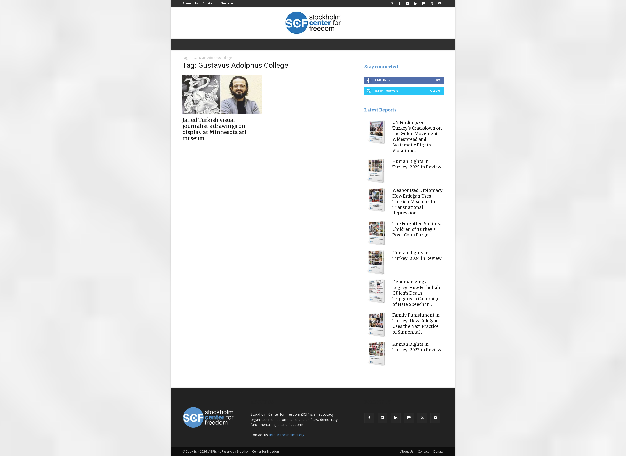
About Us (190, 3)
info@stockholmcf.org (286, 435)
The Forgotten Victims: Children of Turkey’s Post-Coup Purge (416, 229)
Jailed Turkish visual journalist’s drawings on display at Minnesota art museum (214, 129)
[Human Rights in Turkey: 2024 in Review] (376, 262)
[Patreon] (423, 3)
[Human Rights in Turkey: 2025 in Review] (376, 171)
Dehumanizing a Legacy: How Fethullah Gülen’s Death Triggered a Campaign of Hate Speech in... (416, 293)
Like (437, 80)
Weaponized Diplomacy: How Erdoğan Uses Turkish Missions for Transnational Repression (418, 202)
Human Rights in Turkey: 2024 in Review (416, 255)
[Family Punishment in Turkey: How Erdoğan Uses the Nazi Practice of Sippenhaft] (376, 324)
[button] (392, 3)
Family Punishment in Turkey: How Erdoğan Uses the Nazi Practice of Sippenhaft (416, 323)
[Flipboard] (407, 3)
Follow (434, 90)
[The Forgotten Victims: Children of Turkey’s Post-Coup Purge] (376, 233)
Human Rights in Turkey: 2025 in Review (416, 164)
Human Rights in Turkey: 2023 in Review (416, 347)
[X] (432, 3)
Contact (209, 3)
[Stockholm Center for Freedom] (313, 23)
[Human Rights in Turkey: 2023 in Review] (376, 354)
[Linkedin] (415, 3)
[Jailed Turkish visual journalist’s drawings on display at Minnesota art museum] (222, 94)
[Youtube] (440, 3)
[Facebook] (399, 3)
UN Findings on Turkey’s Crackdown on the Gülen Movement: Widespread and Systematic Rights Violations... (417, 136)
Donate (227, 3)
